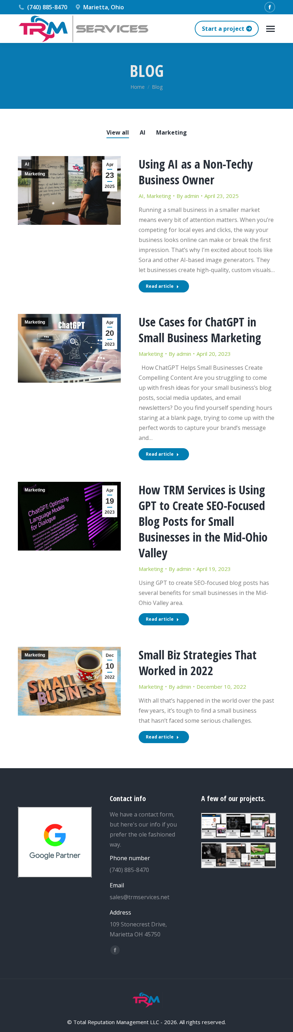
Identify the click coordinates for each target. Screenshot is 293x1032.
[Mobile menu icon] (270, 28)
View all (117, 132)
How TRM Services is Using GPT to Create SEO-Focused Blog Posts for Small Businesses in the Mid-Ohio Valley (203, 521)
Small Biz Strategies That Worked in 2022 (198, 662)
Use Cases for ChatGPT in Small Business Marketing (200, 330)
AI (142, 132)
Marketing (171, 132)
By (188, 195)
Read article (160, 286)
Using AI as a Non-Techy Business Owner (196, 172)
